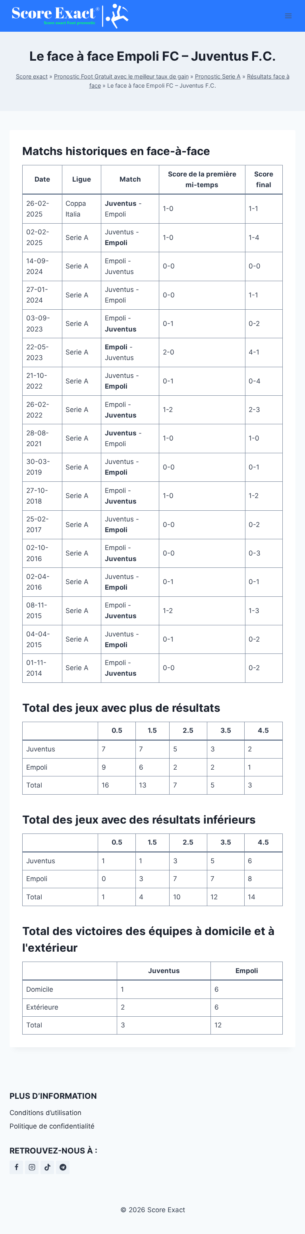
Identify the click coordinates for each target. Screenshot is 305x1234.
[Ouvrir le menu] (288, 16)
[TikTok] (47, 1167)
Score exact (32, 76)
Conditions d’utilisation (45, 1113)
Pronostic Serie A (218, 76)
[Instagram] (32, 1167)
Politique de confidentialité (52, 1126)
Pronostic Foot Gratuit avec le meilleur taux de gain (121, 76)
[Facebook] (16, 1167)
